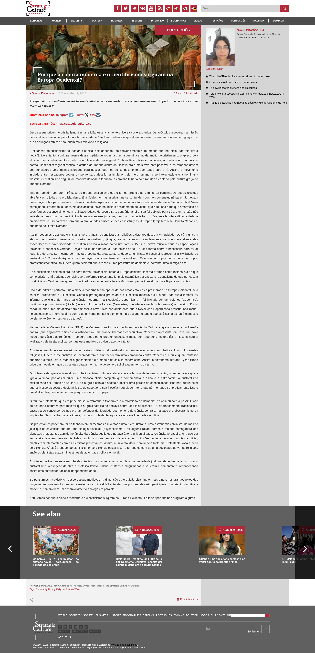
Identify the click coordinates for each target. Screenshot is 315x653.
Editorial (36, 20)
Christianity (41, 589)
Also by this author (214, 69)
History (137, 20)
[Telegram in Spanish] (168, 8)
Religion (60, 589)
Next (305, 548)
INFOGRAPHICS (177, 20)
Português (238, 20)
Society (97, 20)
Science (69, 589)
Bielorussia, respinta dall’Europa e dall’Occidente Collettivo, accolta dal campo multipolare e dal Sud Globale (139, 562)
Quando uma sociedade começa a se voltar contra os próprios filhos (222, 560)
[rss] (159, 8)
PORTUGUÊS (81, 631)
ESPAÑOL (65, 631)
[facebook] (117, 8)
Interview (157, 20)
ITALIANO (96, 631)
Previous (10, 548)
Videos (198, 20)
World (56, 20)
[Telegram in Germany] (193, 8)
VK (94, 115)
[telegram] (134, 8)
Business (117, 20)
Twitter (79, 115)
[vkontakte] (142, 8)
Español (218, 20)
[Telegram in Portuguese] (176, 8)
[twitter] (125, 8)
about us (64, 637)
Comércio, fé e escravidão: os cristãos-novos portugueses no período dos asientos (56, 562)
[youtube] (151, 8)
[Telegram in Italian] (185, 8)
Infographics (131, 615)
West (77, 589)
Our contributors (224, 615)
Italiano (258, 20)
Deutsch (278, 20)
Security (76, 20)
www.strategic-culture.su (124, 644)
